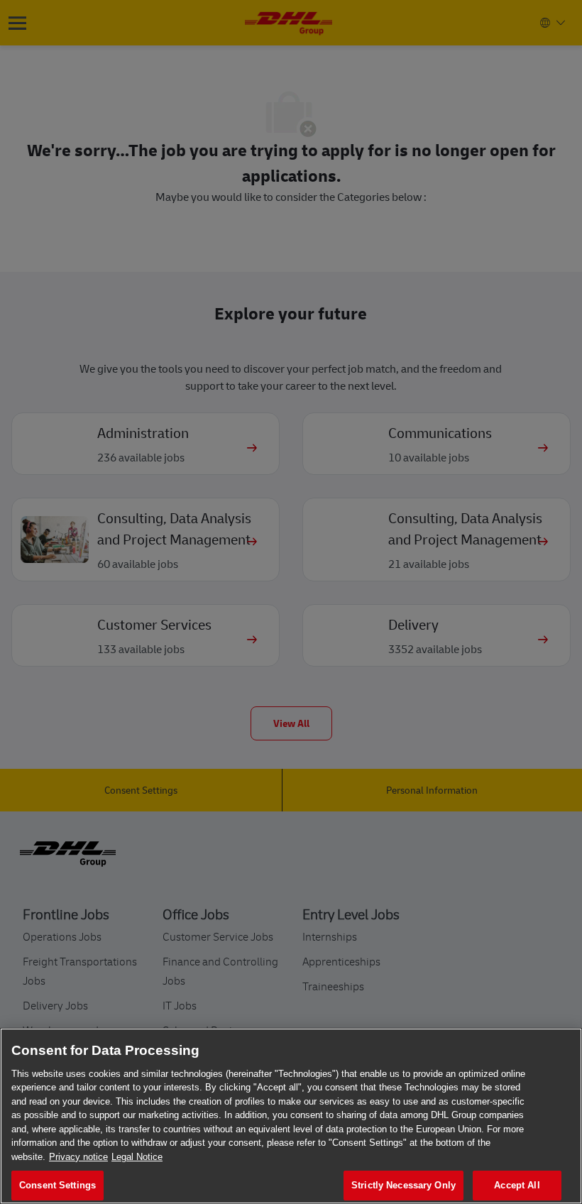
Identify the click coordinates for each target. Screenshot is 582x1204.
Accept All (516, 1185)
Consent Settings (57, 1185)
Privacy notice (78, 1156)
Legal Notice (137, 1156)
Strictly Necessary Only (403, 1185)
